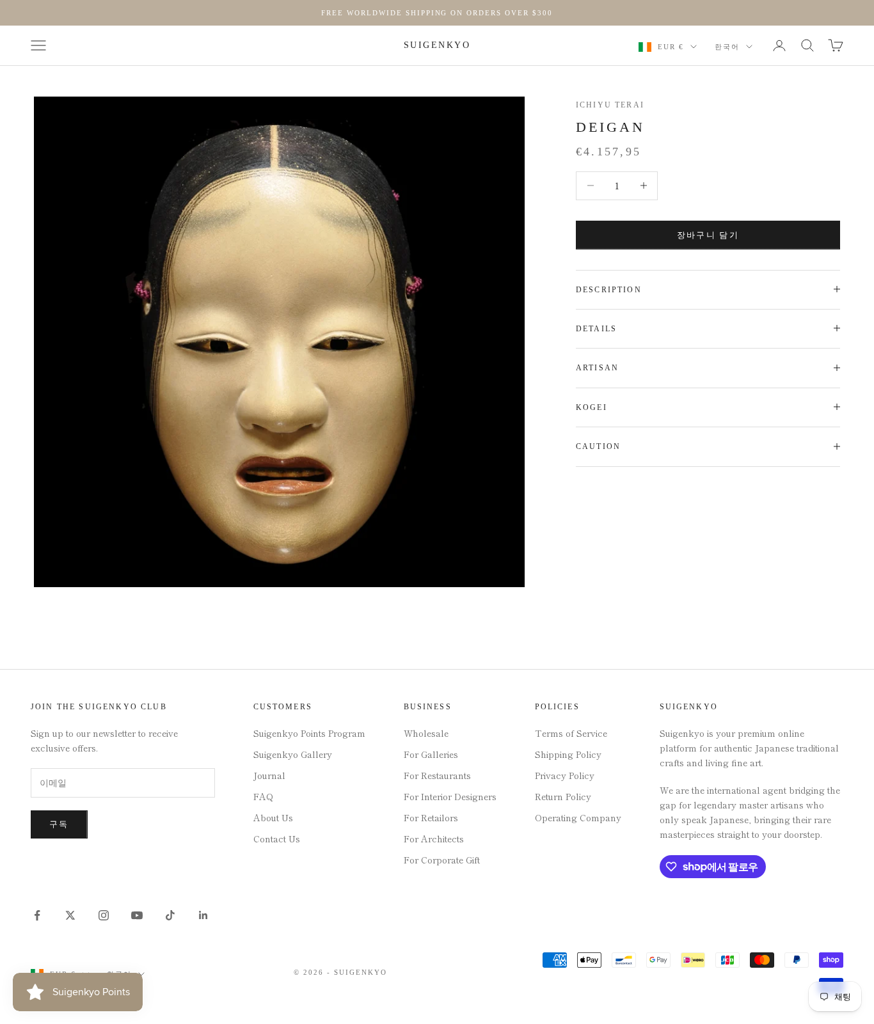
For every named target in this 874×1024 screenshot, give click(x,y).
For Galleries (431, 754)
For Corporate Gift (442, 859)
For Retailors (431, 817)
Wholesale (426, 733)
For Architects (434, 838)
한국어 (727, 47)
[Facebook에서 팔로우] (37, 915)
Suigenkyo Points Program (309, 733)
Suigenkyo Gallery (292, 754)
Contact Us (276, 838)
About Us (273, 817)
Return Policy (563, 796)
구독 (59, 824)
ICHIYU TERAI (610, 104)
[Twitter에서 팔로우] (70, 915)
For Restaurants (437, 775)
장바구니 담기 (708, 234)
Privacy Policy (564, 775)
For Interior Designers (450, 796)
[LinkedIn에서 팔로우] (203, 915)
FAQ (263, 796)
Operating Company (578, 817)
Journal (269, 775)
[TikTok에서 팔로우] (170, 915)
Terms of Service (571, 733)
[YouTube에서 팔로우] (137, 915)
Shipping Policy (568, 754)
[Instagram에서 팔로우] (103, 915)
